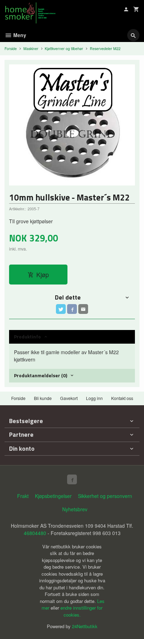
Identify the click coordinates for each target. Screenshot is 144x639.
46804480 (35, 532)
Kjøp (42, 274)
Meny (19, 34)
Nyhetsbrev (74, 509)
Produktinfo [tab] (27, 336)
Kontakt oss (122, 398)
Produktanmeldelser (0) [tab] (40, 375)
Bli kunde (43, 398)
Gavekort (69, 398)
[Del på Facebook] (72, 309)
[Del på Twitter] (61, 309)
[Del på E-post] (83, 309)
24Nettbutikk (85, 626)
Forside (11, 48)
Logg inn (94, 398)
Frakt (23, 495)
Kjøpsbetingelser (53, 495)
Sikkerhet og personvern (105, 495)
